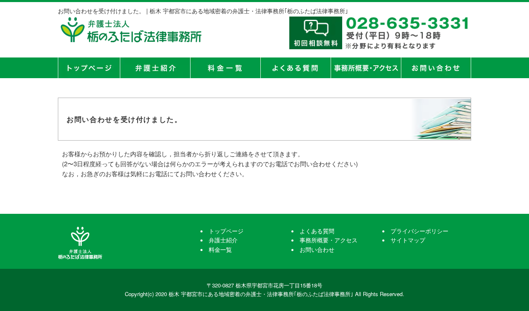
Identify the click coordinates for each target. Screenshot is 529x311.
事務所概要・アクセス (366, 67)
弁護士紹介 (155, 67)
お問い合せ (436, 67)
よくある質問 (295, 67)
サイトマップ (408, 240)
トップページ (89, 67)
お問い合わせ (317, 249)
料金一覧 (225, 67)
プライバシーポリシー (419, 231)
